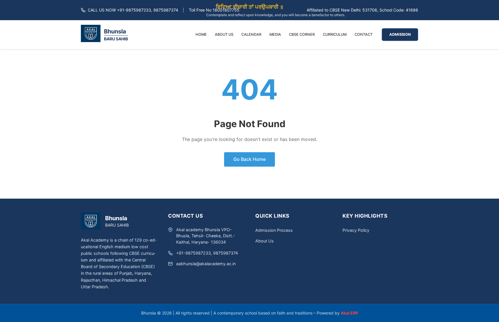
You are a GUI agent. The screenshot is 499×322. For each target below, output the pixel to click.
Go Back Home (249, 159)
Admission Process (274, 230)
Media (275, 34)
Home (201, 34)
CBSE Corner (302, 34)
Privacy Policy (355, 230)
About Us (224, 34)
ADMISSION (400, 34)
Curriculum (335, 34)
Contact (364, 34)
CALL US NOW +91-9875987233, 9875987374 (133, 9)
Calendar (251, 34)
